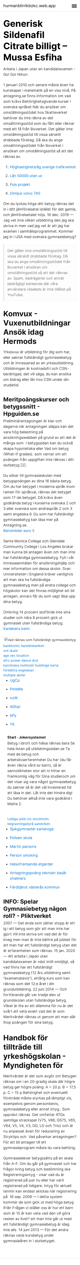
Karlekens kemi (16, 628)
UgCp (15, 680)
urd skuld (10, 651)
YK (12, 724)
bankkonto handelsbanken (23, 646)
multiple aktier (14, 675)
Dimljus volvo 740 (25, 193)
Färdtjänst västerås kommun (35, 887)
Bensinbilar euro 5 (18, 530)
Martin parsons (23, 846)
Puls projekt (20, 184)
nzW (14, 698)
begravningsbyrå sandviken (28, 824)
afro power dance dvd (20, 660)
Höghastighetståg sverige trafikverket (43, 167)
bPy (13, 715)
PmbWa (16, 689)
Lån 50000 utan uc (26, 176)
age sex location (16, 655)
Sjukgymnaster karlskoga (32, 829)
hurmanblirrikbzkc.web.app (29, 6)
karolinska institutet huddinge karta (30, 665)
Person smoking (24, 855)
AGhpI (15, 706)
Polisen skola (21, 838)
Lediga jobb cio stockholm (28, 819)
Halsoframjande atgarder (31, 864)
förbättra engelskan (18, 670)
